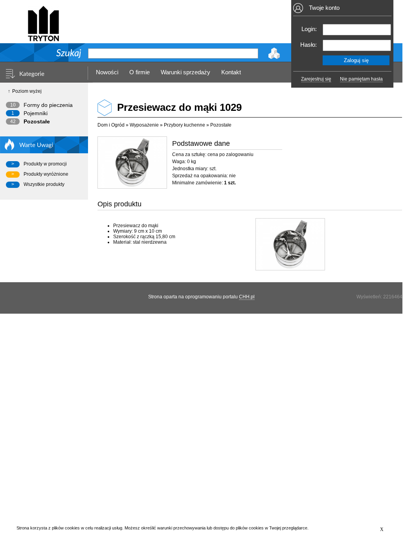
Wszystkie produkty (44, 184)
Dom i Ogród (111, 125)
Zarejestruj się (316, 79)
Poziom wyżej (27, 91)
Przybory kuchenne (184, 125)
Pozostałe (37, 121)
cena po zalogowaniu (230, 154)
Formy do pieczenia (48, 105)
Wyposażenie (144, 125)
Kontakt (231, 72)
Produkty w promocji (45, 164)
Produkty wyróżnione (46, 174)
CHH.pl (247, 297)
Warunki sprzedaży (185, 72)
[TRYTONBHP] (43, 38)
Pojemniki (36, 113)
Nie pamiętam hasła (361, 79)
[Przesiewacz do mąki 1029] (131, 162)
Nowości (107, 72)
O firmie (139, 72)
